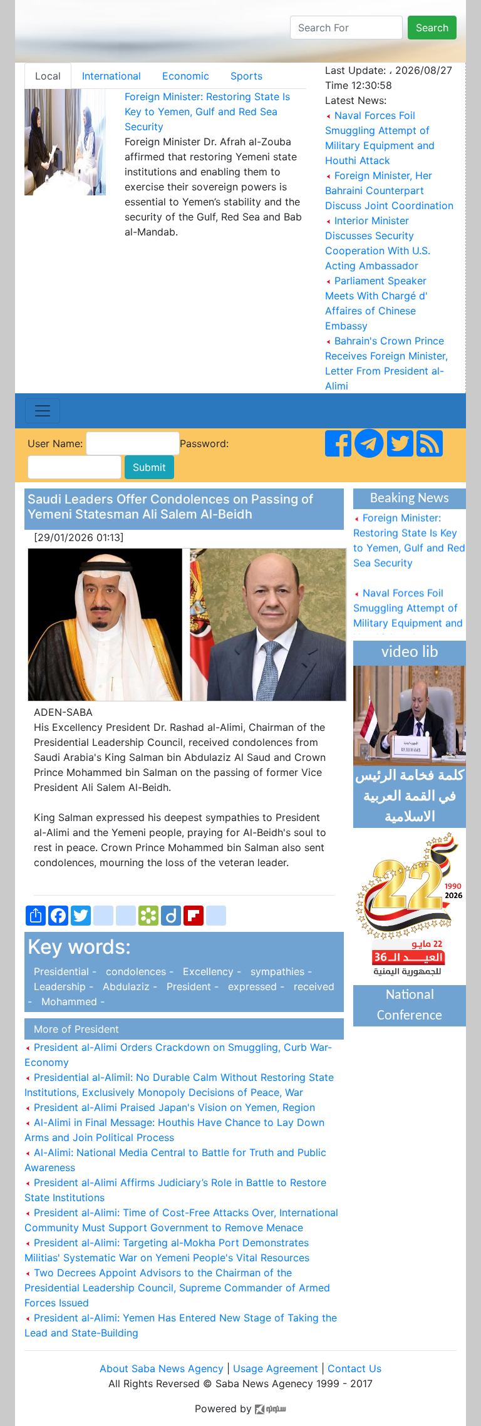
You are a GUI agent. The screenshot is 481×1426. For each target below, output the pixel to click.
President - (191, 986)
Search (432, 27)
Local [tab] (48, 76)
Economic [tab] (185, 76)
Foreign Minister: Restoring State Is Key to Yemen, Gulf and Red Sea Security (207, 111)
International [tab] (111, 76)
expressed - (254, 986)
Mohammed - (70, 1001)
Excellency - (210, 971)
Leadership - (62, 986)
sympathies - (278, 971)
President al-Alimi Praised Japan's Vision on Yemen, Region (173, 1107)
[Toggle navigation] (42, 410)
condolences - (138, 971)
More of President (73, 1029)
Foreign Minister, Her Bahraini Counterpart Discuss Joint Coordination (389, 190)
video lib (409, 652)
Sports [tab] (246, 76)
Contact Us (354, 1368)
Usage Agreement (275, 1368)
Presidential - (64, 971)
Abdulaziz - (128, 986)
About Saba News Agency (163, 1368)
